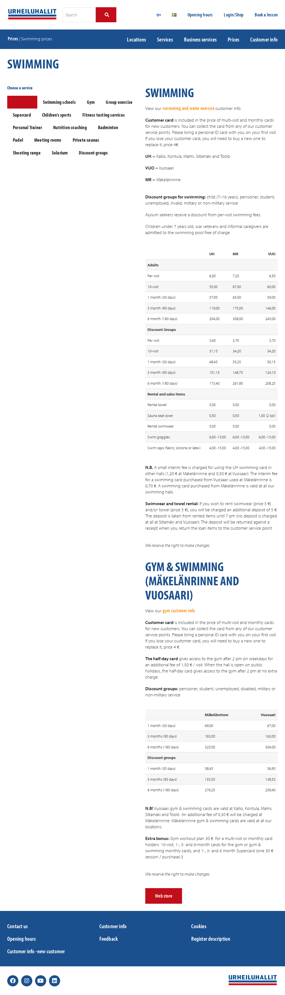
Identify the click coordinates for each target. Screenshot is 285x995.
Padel (18, 140)
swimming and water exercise (188, 108)
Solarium (60, 152)
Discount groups (93, 152)
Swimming (22, 102)
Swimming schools (59, 102)
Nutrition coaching (70, 127)
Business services (200, 39)
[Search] (106, 14)
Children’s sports (56, 115)
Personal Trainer (27, 127)
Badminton (108, 127)
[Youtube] (40, 980)
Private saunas (86, 140)
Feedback (108, 938)
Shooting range (27, 152)
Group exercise (119, 102)
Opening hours (200, 14)
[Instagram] (26, 980)
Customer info (264, 39)
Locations (136, 39)
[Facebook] (12, 980)
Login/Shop (234, 14)
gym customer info (179, 610)
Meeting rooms (48, 140)
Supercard (22, 115)
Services (165, 39)
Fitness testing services (103, 115)
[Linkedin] (54, 980)
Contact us (17, 926)
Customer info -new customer (36, 951)
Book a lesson (266, 14)
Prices (13, 38)
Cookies (198, 926)
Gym (91, 102)
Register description (210, 938)
